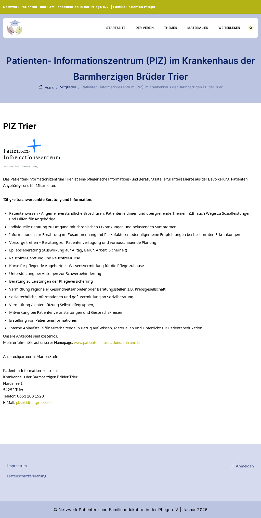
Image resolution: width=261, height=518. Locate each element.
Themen (170, 28)
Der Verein (145, 28)
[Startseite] (14, 28)
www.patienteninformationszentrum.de (107, 342)
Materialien (197, 28)
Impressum (17, 465)
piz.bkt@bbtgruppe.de (34, 402)
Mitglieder (68, 87)
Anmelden (245, 465)
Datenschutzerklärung (26, 475)
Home (49, 87)
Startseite (115, 28)
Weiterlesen (229, 28)
